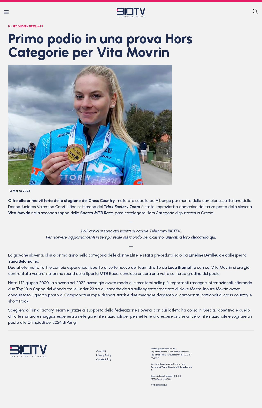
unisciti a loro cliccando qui (190, 237)
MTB (40, 26)
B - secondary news (22, 26)
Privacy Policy (103, 355)
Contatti (101, 351)
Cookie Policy (103, 359)
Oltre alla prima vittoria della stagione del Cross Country (61, 200)
